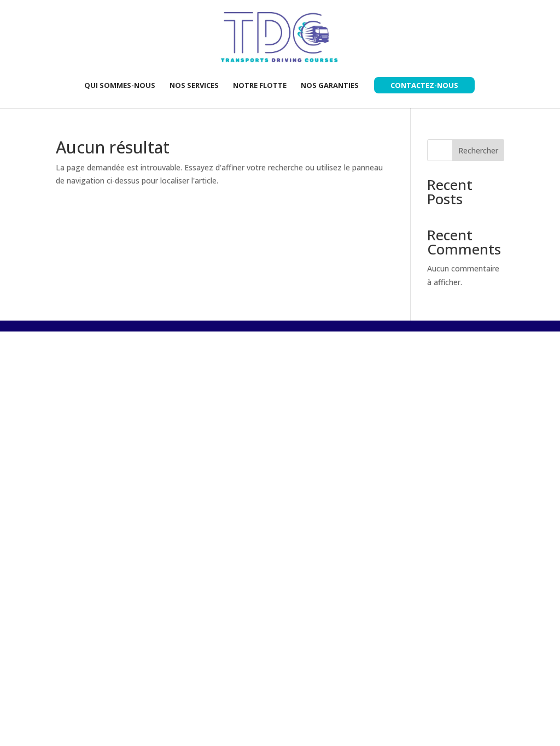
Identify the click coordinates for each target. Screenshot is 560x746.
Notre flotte (260, 85)
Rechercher (478, 150)
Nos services (194, 85)
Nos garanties (330, 85)
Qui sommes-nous (119, 85)
